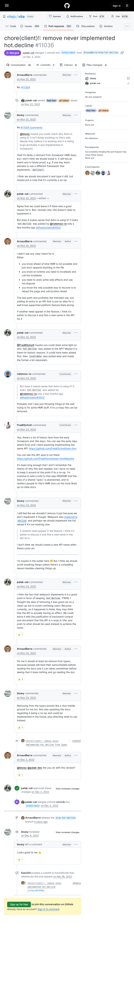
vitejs (11, 16)
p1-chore (64, 100)
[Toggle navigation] (6, 5)
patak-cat (28, 52)
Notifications (76, 16)
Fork (98, 16)
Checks (72, 64)
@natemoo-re (58, 223)
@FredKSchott (25, 345)
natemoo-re (24, 373)
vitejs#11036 (36, 890)
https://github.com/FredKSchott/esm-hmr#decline (45, 458)
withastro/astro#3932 (48, 227)
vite (21, 16)
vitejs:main (68, 52)
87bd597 (76, 741)
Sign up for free (19, 904)
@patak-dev (34, 767)
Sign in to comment (48, 909)
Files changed (98, 64)
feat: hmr (51, 100)
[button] (76, 75)
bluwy (20, 115)
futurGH (26, 872)
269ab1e (76, 883)
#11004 (25, 87)
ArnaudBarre (24, 74)
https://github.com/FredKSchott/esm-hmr (52, 448)
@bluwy (25, 133)
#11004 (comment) (31, 127)
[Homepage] (67, 5)
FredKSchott (24, 425)
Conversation (22, 64)
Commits (49, 64)
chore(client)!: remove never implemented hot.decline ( (44, 887)
